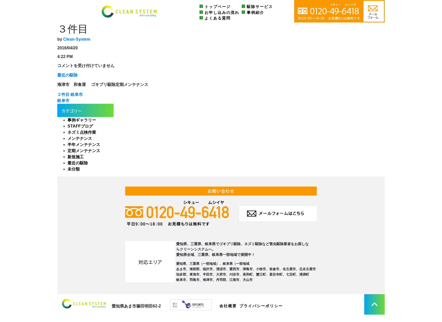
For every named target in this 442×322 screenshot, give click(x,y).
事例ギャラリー (82, 120)
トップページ (218, 6)
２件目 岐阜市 (70, 94)
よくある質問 (218, 18)
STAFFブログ (80, 126)
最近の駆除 (67, 75)
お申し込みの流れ (222, 12)
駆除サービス (260, 6)
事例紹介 (255, 12)
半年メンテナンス (84, 144)
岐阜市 (63, 100)
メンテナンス (80, 138)
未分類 (74, 169)
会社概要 (228, 306)
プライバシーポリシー (261, 306)
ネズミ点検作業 (82, 132)
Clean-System (76, 39)
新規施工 (76, 157)
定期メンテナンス (84, 150)
